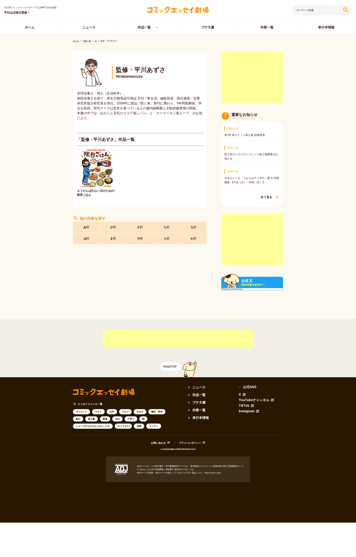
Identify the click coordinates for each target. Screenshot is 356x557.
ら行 (167, 238)
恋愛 (139, 426)
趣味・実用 (157, 411)
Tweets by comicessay (231, 289)
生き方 (140, 411)
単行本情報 (326, 27)
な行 (193, 227)
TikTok (244, 405)
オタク (98, 411)
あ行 (86, 227)
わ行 (193, 238)
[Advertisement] (252, 77)
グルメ (125, 411)
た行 (167, 227)
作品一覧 (144, 27)
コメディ (153, 426)
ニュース (89, 27)
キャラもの (123, 426)
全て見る (266, 197)
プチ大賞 (207, 27)
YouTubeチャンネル (254, 400)
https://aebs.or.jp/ (212, 473)
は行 (86, 238)
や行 (140, 238)
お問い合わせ (158, 442)
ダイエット (81, 411)
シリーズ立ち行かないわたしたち (93, 426)
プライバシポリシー (190, 442)
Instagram (246, 411)
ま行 (113, 238)
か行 (113, 227)
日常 (112, 411)
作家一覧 (267, 27)
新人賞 (91, 419)
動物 (105, 419)
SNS (117, 419)
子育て (131, 419)
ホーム (30, 27)
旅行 (78, 419)
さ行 (140, 227)
